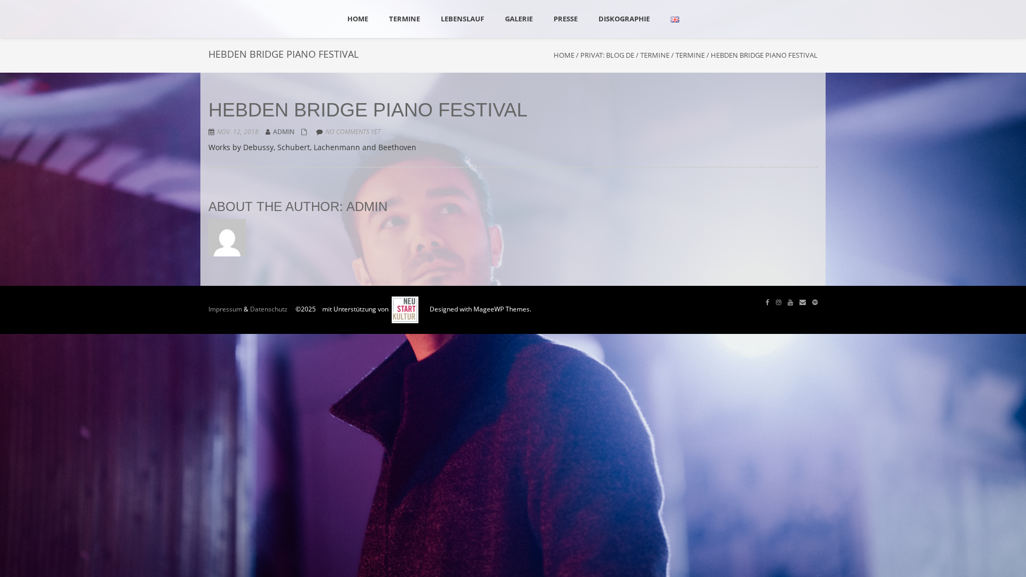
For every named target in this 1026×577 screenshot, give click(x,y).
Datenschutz (268, 309)
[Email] (802, 302)
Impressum (225, 309)
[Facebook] (768, 302)
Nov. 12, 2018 (238, 131)
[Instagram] (778, 302)
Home (564, 55)
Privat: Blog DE (607, 55)
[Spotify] (815, 302)
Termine (655, 55)
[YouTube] (790, 302)
